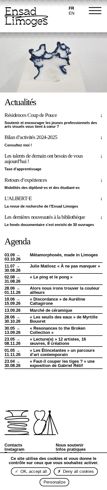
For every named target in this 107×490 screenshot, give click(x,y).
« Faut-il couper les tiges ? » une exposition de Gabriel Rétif (62, 363)
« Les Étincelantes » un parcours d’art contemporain (62, 352)
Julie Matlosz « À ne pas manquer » (65, 266)
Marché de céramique (51, 310)
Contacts (13, 445)
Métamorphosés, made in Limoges (64, 255)
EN (71, 13)
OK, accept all (33, 471)
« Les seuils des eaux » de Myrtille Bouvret (64, 319)
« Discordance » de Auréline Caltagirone (57, 301)
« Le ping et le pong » (51, 277)
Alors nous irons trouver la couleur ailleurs (65, 290)
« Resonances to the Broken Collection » (57, 330)
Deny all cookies (78, 471)
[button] (92, 17)
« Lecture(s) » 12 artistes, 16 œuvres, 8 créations (58, 341)
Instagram (14, 449)
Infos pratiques (71, 449)
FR (71, 8)
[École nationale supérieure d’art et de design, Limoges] (26, 17)
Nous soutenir (70, 445)
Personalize (54, 482)
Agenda (17, 241)
